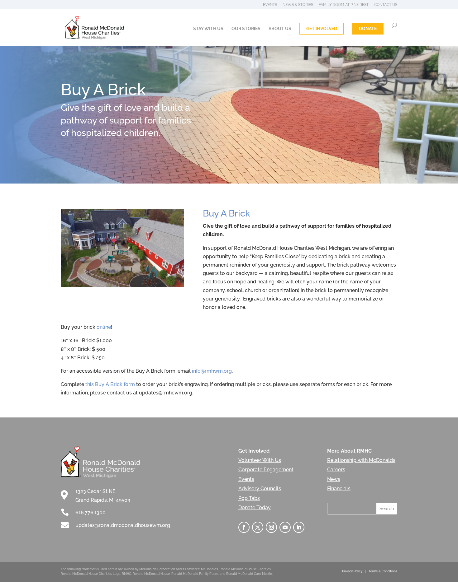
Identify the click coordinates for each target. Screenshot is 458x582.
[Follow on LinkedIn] (298, 527)
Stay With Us (208, 28)
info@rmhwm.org (212, 371)
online (104, 327)
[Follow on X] (257, 527)
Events (270, 5)
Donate (368, 28)
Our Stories (245, 28)
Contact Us (385, 5)
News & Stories (298, 5)
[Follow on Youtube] (285, 527)
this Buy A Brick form (110, 384)
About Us (280, 28)
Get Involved (321, 28)
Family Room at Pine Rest (344, 5)
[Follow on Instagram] (271, 527)
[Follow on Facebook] (244, 527)
